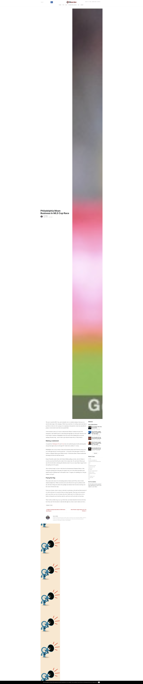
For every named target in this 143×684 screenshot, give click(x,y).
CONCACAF (90, 468)
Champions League (72, 4)
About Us (87, 1)
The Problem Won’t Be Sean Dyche (97, 427)
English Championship (92, 470)
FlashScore (90, 477)
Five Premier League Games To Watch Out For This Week (96, 432)
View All (95, 453)
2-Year (89, 458)
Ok (98, 682)
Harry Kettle (45, 215)
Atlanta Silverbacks (92, 460)
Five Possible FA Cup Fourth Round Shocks (96, 438)
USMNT (82, 4)
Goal (63, 443)
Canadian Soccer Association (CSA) (94, 462)
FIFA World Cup (91, 476)
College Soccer (91, 466)
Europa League (91, 472)
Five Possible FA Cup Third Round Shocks (96, 448)
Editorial (47, 505)
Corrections (94, 1)
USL (78, 4)
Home (60, 4)
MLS (66, 4)
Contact (98, 1)
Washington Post (56, 443)
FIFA (63, 4)
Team (90, 1)
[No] (141, 682)
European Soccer (91, 473)
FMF (89, 478)
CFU (89, 464)
